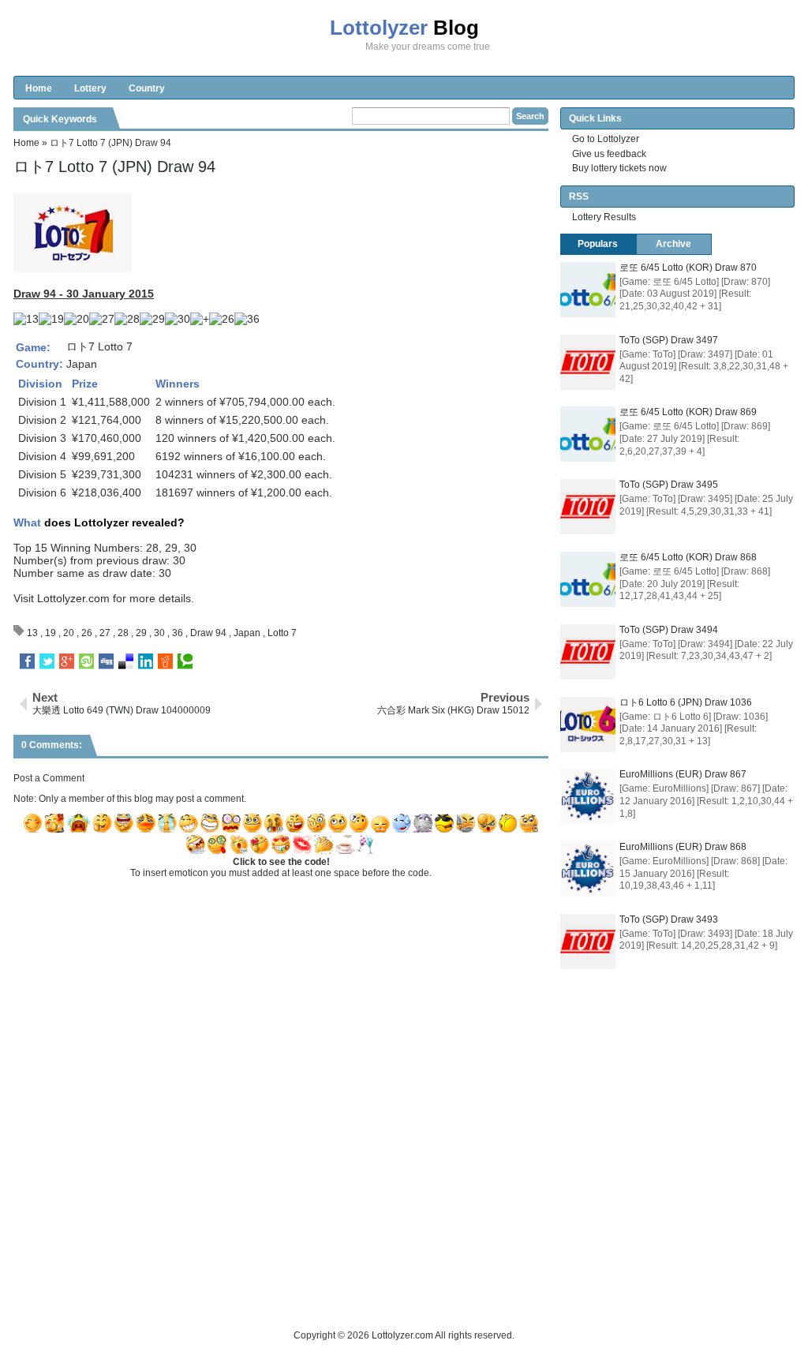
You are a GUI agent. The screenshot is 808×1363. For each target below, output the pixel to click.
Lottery (90, 88)
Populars (598, 243)
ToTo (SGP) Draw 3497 (668, 340)
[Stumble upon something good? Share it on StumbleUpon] (86, 661)
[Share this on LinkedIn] (145, 661)
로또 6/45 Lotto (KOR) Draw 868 (688, 557)
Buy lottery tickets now (619, 168)
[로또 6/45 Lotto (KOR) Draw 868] (587, 579)
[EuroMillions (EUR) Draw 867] (587, 796)
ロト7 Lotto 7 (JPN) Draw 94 (114, 166)
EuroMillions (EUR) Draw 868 (682, 846)
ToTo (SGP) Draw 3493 (668, 919)
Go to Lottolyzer (605, 138)
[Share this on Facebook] (27, 661)
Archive (673, 243)
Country (147, 88)
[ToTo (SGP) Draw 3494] (587, 652)
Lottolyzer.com (73, 598)
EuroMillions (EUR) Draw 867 (682, 774)
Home (38, 88)
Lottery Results (604, 217)
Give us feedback (609, 153)
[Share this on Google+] (66, 661)
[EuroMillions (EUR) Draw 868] (587, 869)
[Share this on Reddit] (165, 661)
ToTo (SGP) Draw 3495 (668, 484)
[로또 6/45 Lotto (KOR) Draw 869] (587, 434)
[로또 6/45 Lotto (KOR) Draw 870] (587, 289)
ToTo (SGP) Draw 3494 (668, 629)
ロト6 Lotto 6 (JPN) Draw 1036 (685, 702)
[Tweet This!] (46, 661)
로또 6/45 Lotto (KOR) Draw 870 (688, 267)
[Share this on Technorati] (185, 661)
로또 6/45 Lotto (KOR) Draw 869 (688, 412)
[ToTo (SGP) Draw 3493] (587, 941)
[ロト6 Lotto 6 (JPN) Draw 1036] (587, 724)
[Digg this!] (106, 661)
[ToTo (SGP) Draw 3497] (587, 362)
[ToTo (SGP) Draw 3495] (587, 506)
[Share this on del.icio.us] (125, 661)
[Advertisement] (300, 1291)
